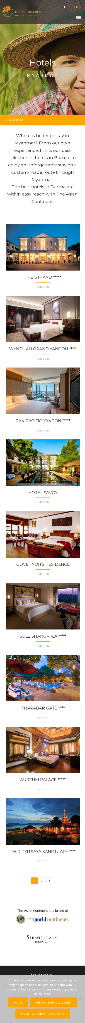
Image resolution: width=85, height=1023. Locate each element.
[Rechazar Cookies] (79, 999)
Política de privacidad (42, 1013)
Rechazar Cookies (53, 1002)
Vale (18, 1002)
